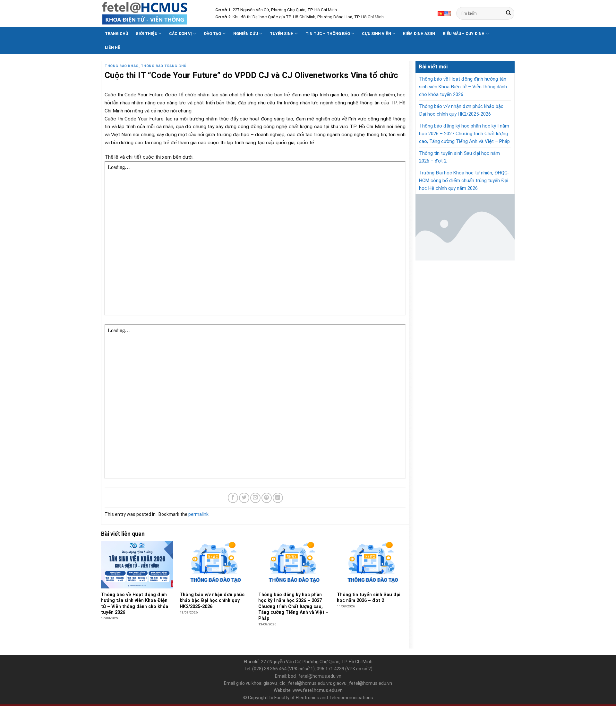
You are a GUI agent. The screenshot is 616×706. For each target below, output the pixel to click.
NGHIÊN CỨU (245, 33)
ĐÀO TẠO (212, 33)
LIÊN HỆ (112, 47)
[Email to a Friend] (255, 498)
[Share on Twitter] (244, 498)
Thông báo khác (122, 66)
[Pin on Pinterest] (266, 498)
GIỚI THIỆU (146, 33)
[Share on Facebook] (233, 498)
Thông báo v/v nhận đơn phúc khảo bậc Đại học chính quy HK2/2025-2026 (461, 110)
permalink (198, 514)
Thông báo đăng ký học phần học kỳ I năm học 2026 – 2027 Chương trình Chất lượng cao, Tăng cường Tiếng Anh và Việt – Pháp (464, 133)
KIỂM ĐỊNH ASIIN (419, 33)
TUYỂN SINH (282, 33)
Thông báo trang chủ (164, 66)
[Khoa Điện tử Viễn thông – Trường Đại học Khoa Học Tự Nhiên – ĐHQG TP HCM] (153, 13)
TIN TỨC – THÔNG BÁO (327, 33)
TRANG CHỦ (116, 33)
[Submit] (508, 13)
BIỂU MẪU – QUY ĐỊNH (463, 33)
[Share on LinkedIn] (278, 498)
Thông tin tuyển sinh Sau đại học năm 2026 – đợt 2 (459, 157)
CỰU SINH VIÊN (376, 33)
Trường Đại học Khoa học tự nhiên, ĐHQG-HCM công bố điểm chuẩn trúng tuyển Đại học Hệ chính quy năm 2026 (464, 180)
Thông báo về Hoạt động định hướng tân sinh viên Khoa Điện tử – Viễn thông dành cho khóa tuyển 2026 (463, 86)
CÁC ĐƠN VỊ (180, 33)
